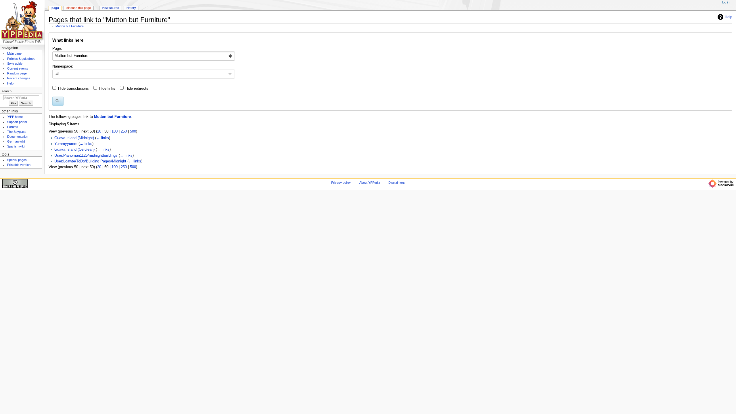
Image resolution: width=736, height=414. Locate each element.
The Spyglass (16, 131)
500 (133, 131)
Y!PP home (15, 116)
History (131, 7)
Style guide (14, 63)
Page (55, 7)
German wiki (16, 141)
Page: (57, 49)
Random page (17, 73)
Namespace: (62, 66)
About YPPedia (369, 182)
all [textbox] (57, 74)
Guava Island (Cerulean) (74, 149)
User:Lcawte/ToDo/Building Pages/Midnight (90, 161)
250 (124, 131)
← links (102, 138)
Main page (14, 53)
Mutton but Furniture (69, 26)
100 (115, 131)
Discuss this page (78, 7)
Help (728, 17)
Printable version (18, 164)
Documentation (17, 136)
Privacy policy (341, 182)
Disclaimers (396, 182)
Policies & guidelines (21, 58)
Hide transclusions (73, 89)
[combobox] (143, 56)
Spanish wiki (15, 146)
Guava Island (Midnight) (74, 138)
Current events (17, 68)
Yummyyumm (65, 144)
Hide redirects (136, 89)
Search (7, 91)
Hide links (107, 89)
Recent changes (18, 78)
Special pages (17, 160)
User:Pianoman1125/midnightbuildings (86, 156)
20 (99, 131)
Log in (725, 2)
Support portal (17, 122)
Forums (12, 127)
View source (110, 7)
